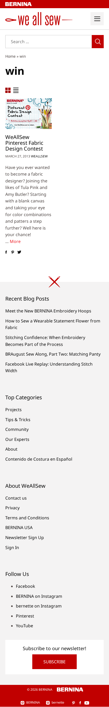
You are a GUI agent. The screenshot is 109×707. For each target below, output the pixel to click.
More (15, 241)
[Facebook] (6, 252)
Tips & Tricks (17, 419)
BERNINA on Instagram (39, 596)
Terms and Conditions (27, 518)
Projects (13, 409)
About (11, 449)
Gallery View (8, 90)
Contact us (16, 498)
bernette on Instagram (39, 606)
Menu (97, 18)
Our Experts (17, 439)
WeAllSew (39, 156)
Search (98, 41)
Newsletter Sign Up (24, 537)
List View (16, 90)
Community (17, 429)
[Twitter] (19, 252)
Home (10, 56)
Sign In (12, 547)
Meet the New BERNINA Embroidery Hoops (48, 311)
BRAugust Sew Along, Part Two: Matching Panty (53, 354)
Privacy (12, 508)
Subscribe (54, 662)
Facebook (25, 586)
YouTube (24, 626)
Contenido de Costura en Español (38, 459)
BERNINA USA (19, 527)
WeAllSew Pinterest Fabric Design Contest (24, 142)
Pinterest (25, 616)
